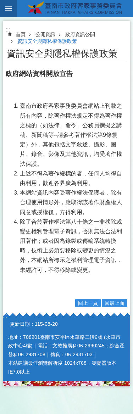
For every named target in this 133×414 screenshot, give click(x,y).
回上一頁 (88, 303)
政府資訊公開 (80, 34)
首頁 (21, 34)
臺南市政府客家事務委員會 (75, 8)
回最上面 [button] (114, 303)
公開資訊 (45, 34)
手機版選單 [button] (8, 8)
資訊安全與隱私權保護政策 (47, 41)
